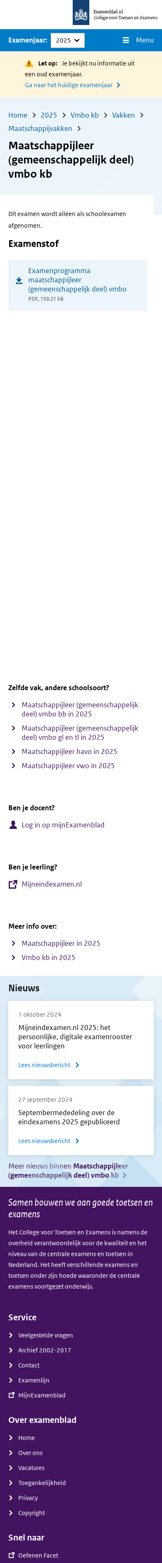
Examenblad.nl (108, 12)
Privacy (28, 1498)
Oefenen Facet (38, 1555)
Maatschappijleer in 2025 (61, 943)
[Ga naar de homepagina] (81, 14)
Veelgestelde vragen (45, 1335)
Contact (28, 1365)
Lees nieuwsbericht (49, 1066)
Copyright (31, 1513)
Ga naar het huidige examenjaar (69, 85)
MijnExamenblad (42, 1395)
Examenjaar (26, 40)
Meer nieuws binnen (68, 1171)
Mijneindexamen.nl (52, 884)
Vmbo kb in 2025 (49, 957)
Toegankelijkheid (42, 1483)
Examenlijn (33, 1380)
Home (26, 1438)
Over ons (30, 1453)
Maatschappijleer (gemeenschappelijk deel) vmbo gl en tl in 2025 (80, 733)
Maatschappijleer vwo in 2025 (68, 765)
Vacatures (31, 1468)
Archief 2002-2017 (44, 1350)
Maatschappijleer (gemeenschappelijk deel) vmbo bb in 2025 (80, 710)
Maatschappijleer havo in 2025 (70, 751)
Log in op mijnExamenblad (63, 825)
